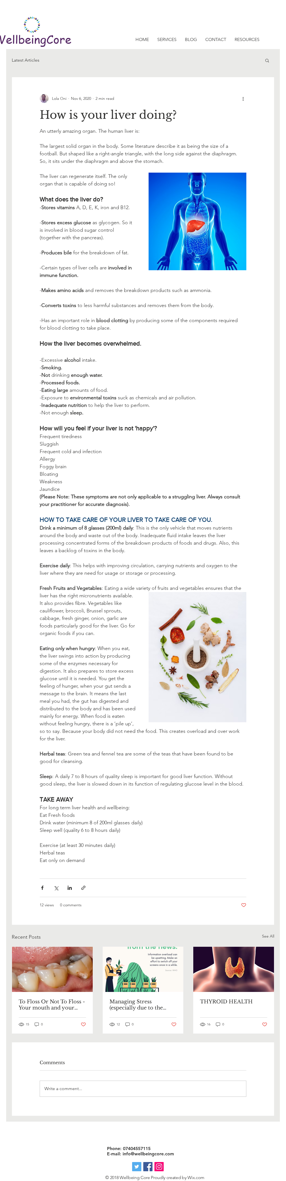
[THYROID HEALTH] (233, 969)
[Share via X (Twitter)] (56, 887)
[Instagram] (159, 1166)
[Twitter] (136, 1166)
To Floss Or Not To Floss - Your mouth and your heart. (52, 1005)
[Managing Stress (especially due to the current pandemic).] (143, 969)
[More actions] (243, 98)
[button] (267, 60)
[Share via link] (83, 887)
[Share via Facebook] (42, 887)
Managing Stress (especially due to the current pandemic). (136, 1005)
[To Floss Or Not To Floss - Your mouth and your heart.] (52, 969)
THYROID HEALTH (226, 1002)
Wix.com (195, 1177)
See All (268, 936)
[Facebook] (147, 1166)
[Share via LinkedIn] (69, 887)
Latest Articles (25, 60)
